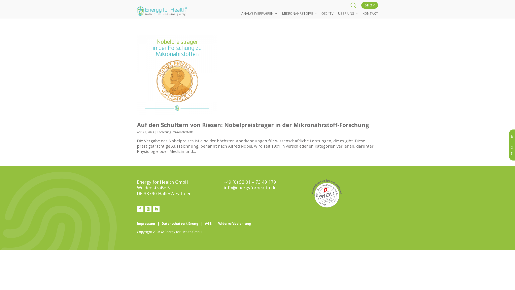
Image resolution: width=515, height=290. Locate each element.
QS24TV (327, 14)
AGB (208, 223)
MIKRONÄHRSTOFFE (297, 14)
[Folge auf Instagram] (148, 209)
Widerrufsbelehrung (234, 223)
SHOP (370, 5)
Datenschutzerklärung (180, 223)
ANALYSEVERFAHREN (257, 14)
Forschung (164, 132)
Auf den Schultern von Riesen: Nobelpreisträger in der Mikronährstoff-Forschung (253, 125)
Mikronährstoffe (183, 132)
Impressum (146, 223)
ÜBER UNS (346, 14)
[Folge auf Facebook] (140, 209)
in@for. (250, 188)
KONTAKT (370, 14)
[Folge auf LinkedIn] (156, 209)
